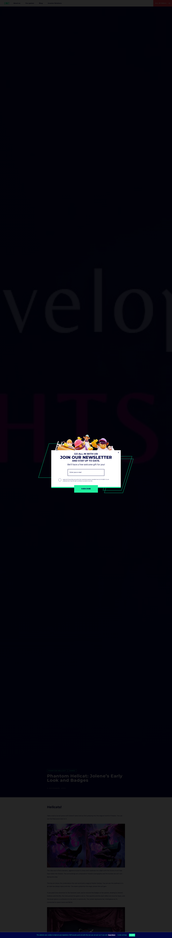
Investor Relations (55, 3)
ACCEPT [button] (132, 935)
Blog (41, 3)
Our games (29, 3)
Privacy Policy (71, 479)
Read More (111, 935)
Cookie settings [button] (122, 935)
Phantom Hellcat (57, 770)
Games (72, 770)
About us (16, 3)
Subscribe (86, 488)
